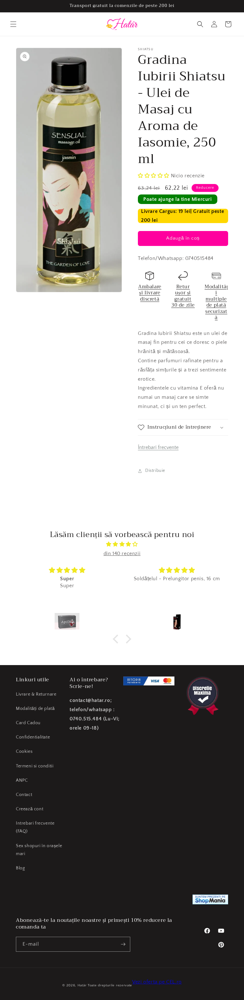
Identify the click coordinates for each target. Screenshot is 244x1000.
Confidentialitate (33, 737)
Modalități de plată (35, 708)
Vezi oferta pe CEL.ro (157, 982)
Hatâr (82, 985)
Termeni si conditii (34, 766)
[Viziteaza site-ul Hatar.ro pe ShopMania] (210, 901)
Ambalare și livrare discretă (149, 292)
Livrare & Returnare (36, 694)
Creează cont (29, 809)
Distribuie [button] (155, 470)
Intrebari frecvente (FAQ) (35, 827)
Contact (24, 794)
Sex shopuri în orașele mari (39, 849)
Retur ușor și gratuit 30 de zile (183, 296)
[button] (13, 24)
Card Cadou (28, 722)
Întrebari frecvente (158, 447)
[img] (122, 544)
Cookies (24, 751)
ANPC (22, 780)
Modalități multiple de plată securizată (216, 302)
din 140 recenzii (122, 553)
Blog (20, 868)
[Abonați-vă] (123, 944)
